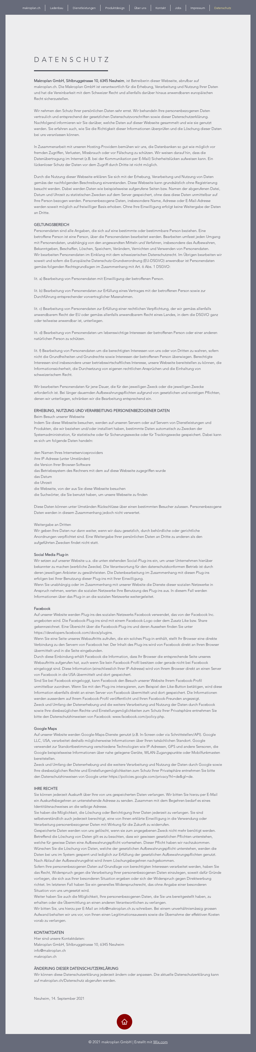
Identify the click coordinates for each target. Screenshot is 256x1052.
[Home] (124, 1022)
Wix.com (160, 1042)
